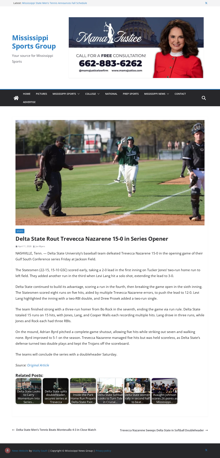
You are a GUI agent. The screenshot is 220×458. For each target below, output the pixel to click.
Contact (180, 93)
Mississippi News (154, 93)
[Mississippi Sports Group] (16, 98)
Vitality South (40, 450)
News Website (20, 450)
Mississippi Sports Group (34, 42)
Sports (20, 231)
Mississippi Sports (64, 93)
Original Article (38, 365)
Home (26, 93)
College (90, 93)
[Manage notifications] (7, 450)
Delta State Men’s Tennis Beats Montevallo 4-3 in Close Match (56, 430)
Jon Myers (40, 246)
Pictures (41, 93)
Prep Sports (131, 93)
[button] (78, 93)
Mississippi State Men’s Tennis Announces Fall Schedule (54, 3)
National (111, 93)
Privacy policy (103, 450)
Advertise (29, 102)
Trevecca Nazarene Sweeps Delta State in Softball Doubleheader (162, 430)
